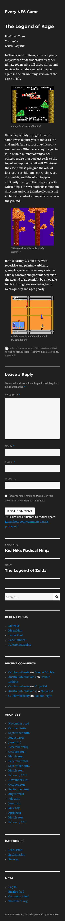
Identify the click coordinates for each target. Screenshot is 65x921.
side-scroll (46, 351)
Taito (55, 351)
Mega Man (15, 630)
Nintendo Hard (21, 351)
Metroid (13, 625)
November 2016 (18, 723)
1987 (54, 348)
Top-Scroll (10, 355)
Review (45, 348)
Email (10, 462)
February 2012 (17, 775)
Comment (12, 395)
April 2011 (14, 812)
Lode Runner (16, 640)
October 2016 (17, 728)
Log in (12, 887)
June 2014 (14, 742)
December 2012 (18, 761)
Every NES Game (22, 11)
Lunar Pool (15, 635)
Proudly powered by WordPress (41, 914)
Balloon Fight (43, 695)
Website (10, 478)
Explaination (16, 854)
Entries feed (16, 891)
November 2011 (18, 780)
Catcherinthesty (19, 672)
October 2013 (17, 751)
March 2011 (15, 817)
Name (10, 445)
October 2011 (16, 784)
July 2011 (14, 798)
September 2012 (19, 765)
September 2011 (18, 789)
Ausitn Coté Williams (22, 677)
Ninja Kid (40, 686)
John (12, 348)
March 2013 (16, 756)
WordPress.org (18, 901)
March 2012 (16, 770)
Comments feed (18, 896)
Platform (35, 351)
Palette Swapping (19, 644)
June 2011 (14, 803)
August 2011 (16, 794)
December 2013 (18, 747)
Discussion (15, 850)
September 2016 (19, 733)
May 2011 (14, 808)
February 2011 (17, 822)
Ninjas (8, 351)
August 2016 (16, 737)
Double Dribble (44, 672)
